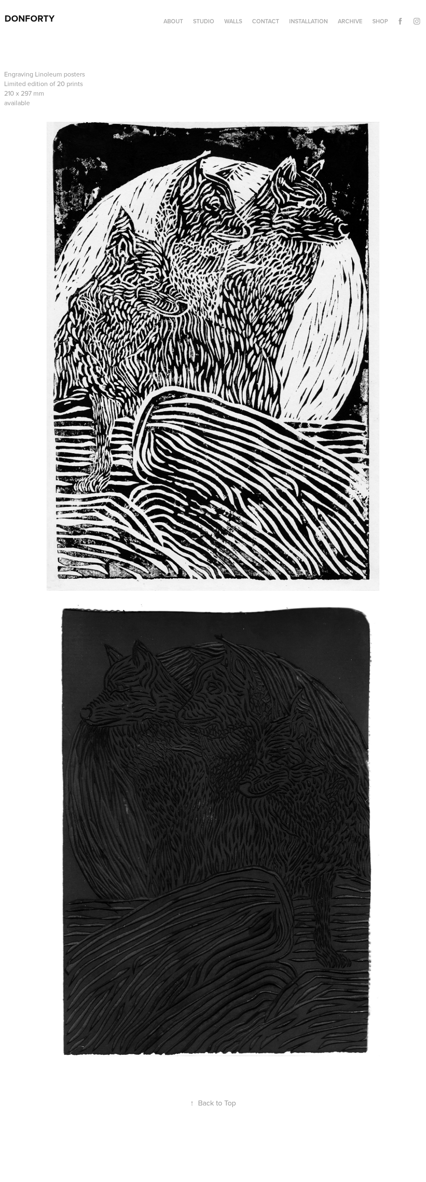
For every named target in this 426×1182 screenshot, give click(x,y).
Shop (380, 21)
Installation (308, 21)
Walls (233, 21)
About (173, 21)
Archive (350, 21)
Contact (265, 21)
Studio (203, 21)
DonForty (29, 18)
